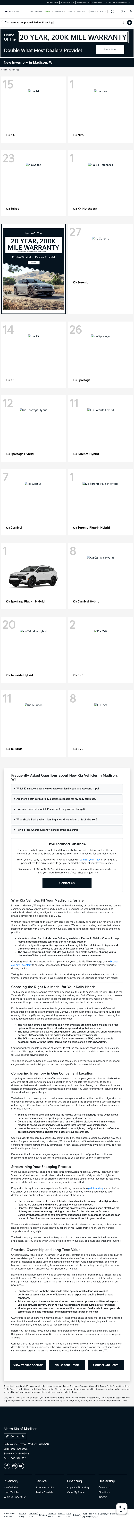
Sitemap (43, 1515)
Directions (104, 1492)
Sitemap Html (52, 1515)
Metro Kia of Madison (9, 1515)
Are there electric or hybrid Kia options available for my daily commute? (56, 799)
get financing (95, 1188)
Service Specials (44, 1492)
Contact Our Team (105, 1365)
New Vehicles (11, 1487)
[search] (131, 11)
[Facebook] (7, 1466)
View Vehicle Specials (28, 1365)
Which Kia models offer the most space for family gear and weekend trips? (58, 788)
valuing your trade (90, 859)
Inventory (11, 1481)
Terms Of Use (33, 1515)
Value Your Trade (67, 1365)
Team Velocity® (101, 1514)
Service (41, 1481)
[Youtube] (20, 1466)
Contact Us (67, 883)
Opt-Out (69, 1515)
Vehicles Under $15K (15, 1497)
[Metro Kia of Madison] (12, 11)
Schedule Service (44, 1487)
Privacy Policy (22, 1515)
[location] (106, 2)
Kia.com (103, 1497)
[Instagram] (14, 1466)
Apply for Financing (78, 1487)
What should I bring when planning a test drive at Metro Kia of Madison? (57, 819)
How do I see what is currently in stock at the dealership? (48, 829)
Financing (74, 1481)
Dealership (107, 1481)
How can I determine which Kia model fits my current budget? (51, 809)
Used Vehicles (11, 1492)
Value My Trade (75, 1492)
